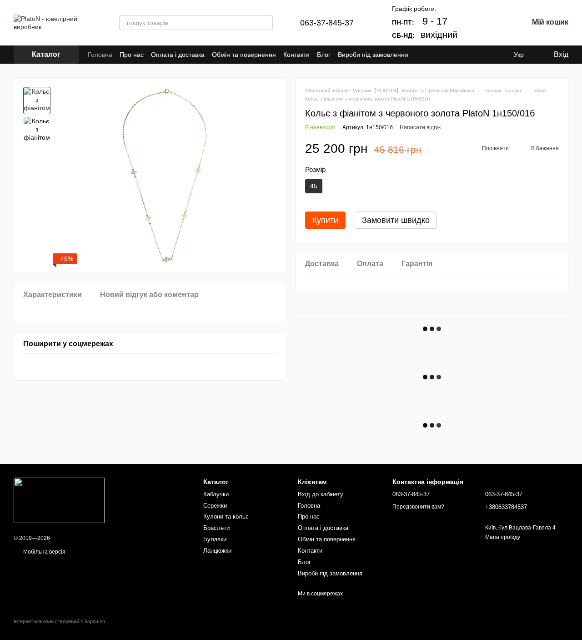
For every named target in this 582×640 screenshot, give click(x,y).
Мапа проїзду (502, 537)
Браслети (216, 527)
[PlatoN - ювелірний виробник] (59, 500)
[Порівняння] (474, 22)
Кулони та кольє (226, 516)
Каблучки (216, 494)
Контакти (296, 54)
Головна (100, 54)
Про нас (132, 54)
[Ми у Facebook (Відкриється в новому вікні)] (421, 54)
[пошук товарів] (265, 22)
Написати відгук (420, 127)
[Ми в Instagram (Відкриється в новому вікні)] (432, 54)
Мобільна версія (43, 552)
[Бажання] (497, 22)
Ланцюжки (217, 550)
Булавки (214, 539)
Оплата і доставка (178, 54)
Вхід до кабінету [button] (320, 494)
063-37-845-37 (327, 23)
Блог (324, 54)
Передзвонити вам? (418, 507)
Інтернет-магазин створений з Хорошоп (59, 621)
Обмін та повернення (244, 54)
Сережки (215, 505)
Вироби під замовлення (373, 54)
